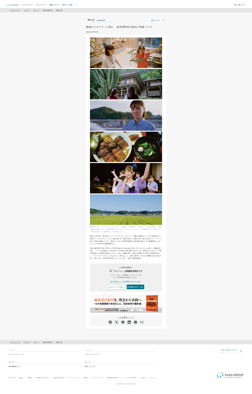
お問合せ (144, 377)
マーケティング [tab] (26, 5)
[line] (123, 322)
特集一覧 (59, 10)
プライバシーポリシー (75, 377)
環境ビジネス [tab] (53, 5)
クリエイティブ (15, 10)
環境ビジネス (88, 366)
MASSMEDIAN (13, 366)
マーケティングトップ (15, 354)
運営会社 (22, 377)
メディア (27, 10)
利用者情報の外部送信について (115, 377)
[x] (116, 322)
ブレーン (36, 10)
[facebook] (110, 322)
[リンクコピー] (142, 322)
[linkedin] (129, 322)
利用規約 (86, 377)
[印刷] (135, 322)
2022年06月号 (47, 10)
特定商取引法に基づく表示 (43, 377)
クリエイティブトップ (91, 354)
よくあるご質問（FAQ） (132, 377)
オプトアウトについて (98, 377)
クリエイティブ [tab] (40, 5)
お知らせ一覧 (13, 377)
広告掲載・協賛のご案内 (59, 377)
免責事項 (31, 377)
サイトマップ (153, 377)
